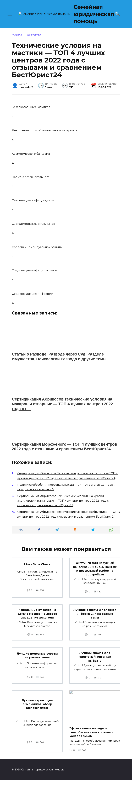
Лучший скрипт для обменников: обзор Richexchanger (37, 704)
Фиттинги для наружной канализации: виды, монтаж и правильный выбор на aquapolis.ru (95, 568)
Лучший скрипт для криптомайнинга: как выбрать (95, 656)
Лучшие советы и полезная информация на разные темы (94, 613)
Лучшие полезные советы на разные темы (37, 655)
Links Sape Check (37, 564)
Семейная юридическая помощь (94, 14)
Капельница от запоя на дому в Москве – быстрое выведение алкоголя (37, 613)
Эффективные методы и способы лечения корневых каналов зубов (91, 732)
